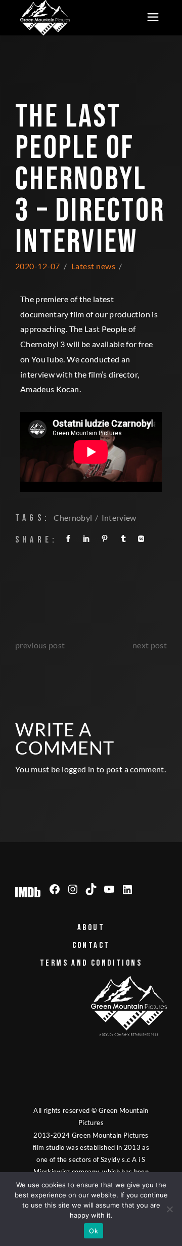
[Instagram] (73, 889)
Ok (93, 1231)
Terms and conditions (91, 963)
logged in (78, 769)
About (91, 928)
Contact (91, 945)
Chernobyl (73, 517)
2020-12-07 (37, 266)
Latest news (93, 266)
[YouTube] (109, 889)
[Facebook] (55, 889)
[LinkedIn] (127, 890)
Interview (119, 517)
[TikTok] (91, 889)
